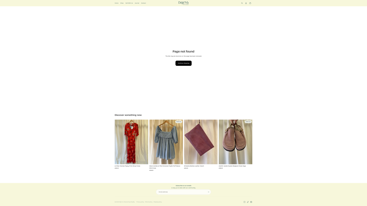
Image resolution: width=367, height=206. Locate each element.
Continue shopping (183, 63)
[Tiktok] (248, 202)
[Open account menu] (246, 3)
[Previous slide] (187, 142)
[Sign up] (208, 192)
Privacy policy (140, 202)
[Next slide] (215, 142)
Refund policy (148, 202)
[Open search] (242, 3)
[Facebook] (251, 202)
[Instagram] (244, 202)
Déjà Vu (121, 202)
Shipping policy (157, 202)
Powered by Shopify (129, 202)
